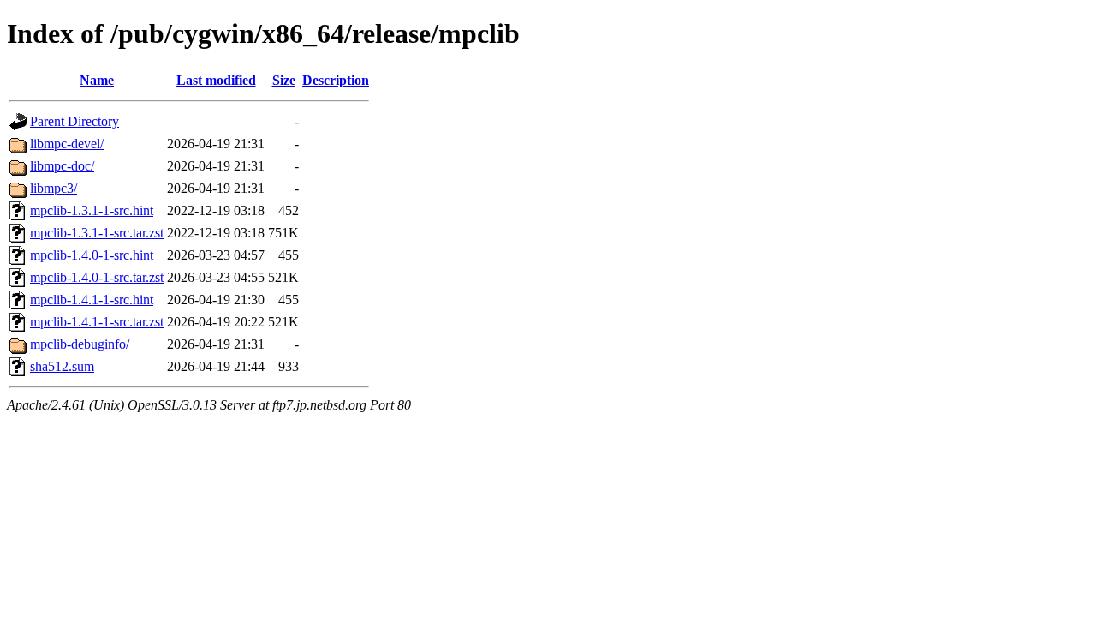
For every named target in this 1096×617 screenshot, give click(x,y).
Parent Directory (74, 121)
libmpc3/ (53, 188)
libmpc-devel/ (67, 143)
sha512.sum (62, 366)
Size (283, 80)
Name (97, 80)
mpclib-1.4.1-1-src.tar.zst (97, 321)
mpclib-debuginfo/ (79, 344)
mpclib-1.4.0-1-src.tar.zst (97, 277)
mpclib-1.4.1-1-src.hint (91, 299)
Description (335, 80)
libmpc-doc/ (62, 166)
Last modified (216, 80)
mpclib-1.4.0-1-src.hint (91, 255)
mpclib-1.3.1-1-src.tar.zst (97, 232)
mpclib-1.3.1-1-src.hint (91, 210)
